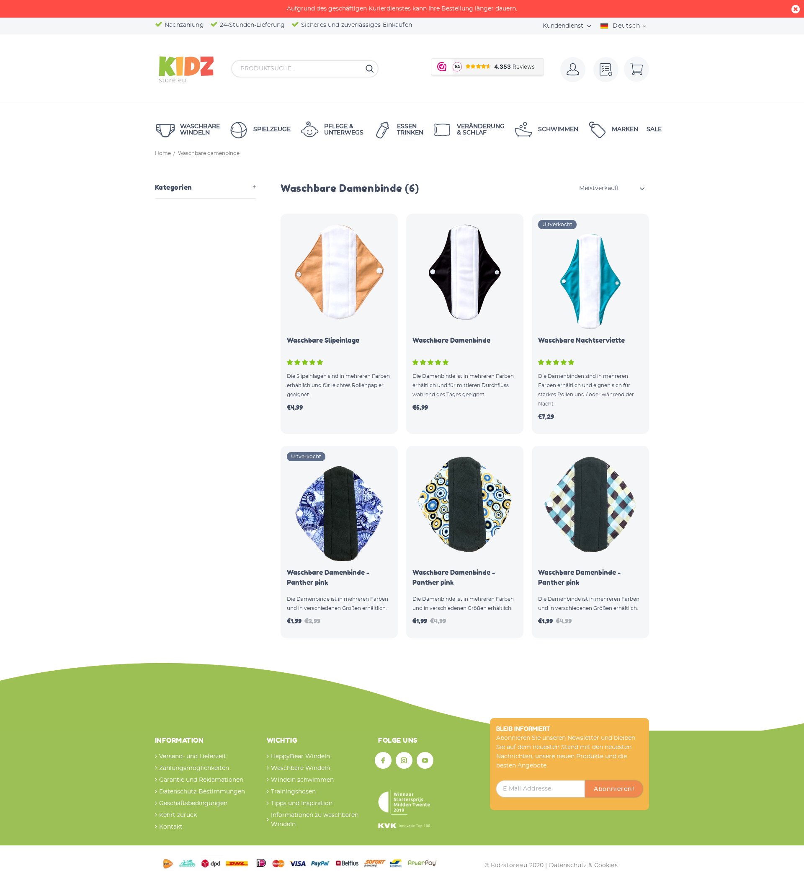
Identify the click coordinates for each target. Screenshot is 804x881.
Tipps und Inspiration (301, 803)
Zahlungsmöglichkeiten (194, 768)
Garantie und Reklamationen (201, 780)
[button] (306, 363)
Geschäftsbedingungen (193, 803)
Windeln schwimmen (302, 780)
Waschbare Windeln (300, 768)
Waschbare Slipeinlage (323, 340)
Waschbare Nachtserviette (581, 340)
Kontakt (171, 827)
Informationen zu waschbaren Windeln (314, 819)
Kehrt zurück (178, 815)
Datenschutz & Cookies (583, 865)
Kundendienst (563, 26)
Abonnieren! (614, 789)
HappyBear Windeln (300, 757)
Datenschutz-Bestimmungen (202, 792)
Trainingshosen (293, 792)
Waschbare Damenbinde (451, 340)
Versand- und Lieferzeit (192, 757)
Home (163, 153)
